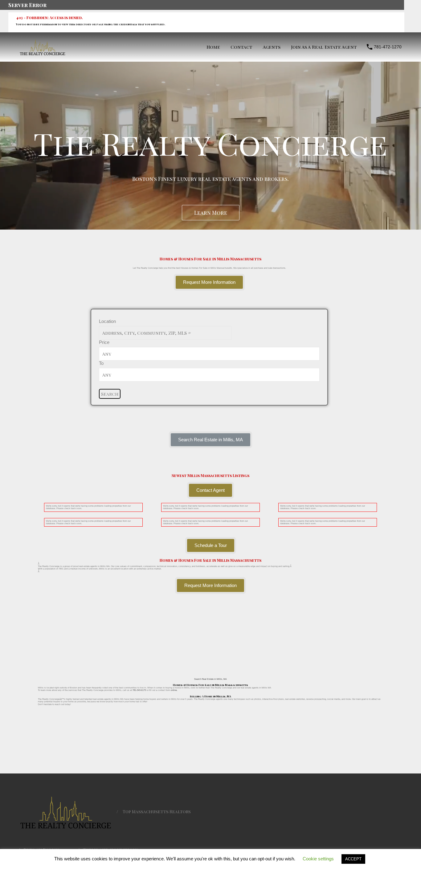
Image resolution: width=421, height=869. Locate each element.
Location (107, 321)
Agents (271, 47)
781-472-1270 (388, 46)
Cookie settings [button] (318, 858)
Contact (241, 47)
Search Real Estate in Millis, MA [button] (210, 679)
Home (213, 47)
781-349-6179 (139, 690)
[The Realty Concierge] (42, 54)
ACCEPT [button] (353, 859)
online (174, 690)
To (101, 363)
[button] (210, 439)
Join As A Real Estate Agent (324, 47)
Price (104, 342)
